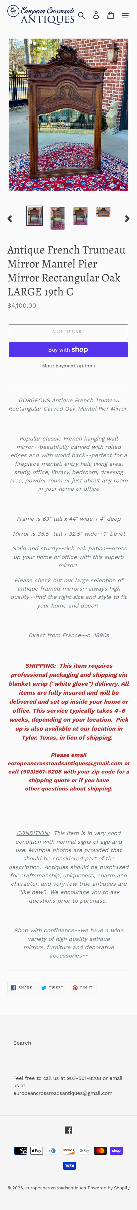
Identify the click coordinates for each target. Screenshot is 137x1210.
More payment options (68, 365)
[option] (34, 216)
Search (22, 1043)
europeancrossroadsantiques (55, 1187)
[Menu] (125, 14)
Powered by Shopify (109, 1187)
